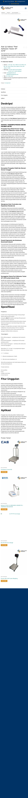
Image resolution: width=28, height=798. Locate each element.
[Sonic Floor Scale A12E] (24, 47)
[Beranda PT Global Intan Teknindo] (7, 8)
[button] (25, 8)
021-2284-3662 (9, 76)
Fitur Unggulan (4, 95)
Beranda (3, 12)
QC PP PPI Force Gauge (7, 542)
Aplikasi (2, 98)
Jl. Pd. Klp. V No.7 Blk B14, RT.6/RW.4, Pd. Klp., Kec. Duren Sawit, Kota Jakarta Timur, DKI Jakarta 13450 (15, 66)
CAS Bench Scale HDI (6, 469)
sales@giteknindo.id (11, 72)
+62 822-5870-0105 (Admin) (15, 69)
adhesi (7, 318)
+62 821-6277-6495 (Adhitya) (12, 71)
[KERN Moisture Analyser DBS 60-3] (26, 47)
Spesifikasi (3, 92)
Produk (8, 12)
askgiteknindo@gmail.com (11, 74)
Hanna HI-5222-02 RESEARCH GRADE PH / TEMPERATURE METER (12, 506)
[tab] (14, 89)
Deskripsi (3, 89)
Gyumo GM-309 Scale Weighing (9, 578)
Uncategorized (15, 12)
